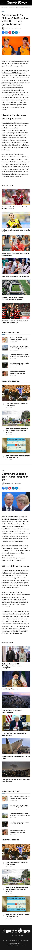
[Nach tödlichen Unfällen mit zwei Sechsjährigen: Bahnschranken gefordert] (16, 418)
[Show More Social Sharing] (19, 32)
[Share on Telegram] (16, 32)
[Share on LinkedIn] (13, 32)
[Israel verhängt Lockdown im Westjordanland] (16, 700)
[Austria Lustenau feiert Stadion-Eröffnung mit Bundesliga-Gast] (16, 287)
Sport (3, 11)
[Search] (29, 3)
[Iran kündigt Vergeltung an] (16, 679)
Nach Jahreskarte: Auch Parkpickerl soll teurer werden (18, 456)
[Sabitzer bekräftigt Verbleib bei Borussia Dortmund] (16, 220)
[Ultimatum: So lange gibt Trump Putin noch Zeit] (16, 501)
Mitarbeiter (10, 28)
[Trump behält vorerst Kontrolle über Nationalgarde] (16, 723)
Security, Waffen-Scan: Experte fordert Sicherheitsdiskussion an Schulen (19, 356)
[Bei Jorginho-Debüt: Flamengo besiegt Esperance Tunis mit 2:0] (16, 311)
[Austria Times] (16, 2)
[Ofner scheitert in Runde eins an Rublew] (16, 266)
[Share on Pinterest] (9, 32)
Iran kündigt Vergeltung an (11, 689)
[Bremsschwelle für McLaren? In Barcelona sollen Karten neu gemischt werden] (16, 45)
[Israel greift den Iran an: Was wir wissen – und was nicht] (16, 769)
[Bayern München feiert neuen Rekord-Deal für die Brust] (16, 197)
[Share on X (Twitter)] (6, 32)
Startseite (4, 7)
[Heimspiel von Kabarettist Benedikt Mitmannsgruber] (5, 373)
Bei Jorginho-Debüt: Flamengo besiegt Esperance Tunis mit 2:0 (15, 321)
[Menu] (3, 3)
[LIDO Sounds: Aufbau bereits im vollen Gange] (16, 393)
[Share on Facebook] (3, 32)
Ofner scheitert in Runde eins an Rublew (15, 276)
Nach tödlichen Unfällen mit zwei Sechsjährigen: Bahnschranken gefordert (17, 430)
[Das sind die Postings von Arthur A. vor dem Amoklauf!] (5, 365)
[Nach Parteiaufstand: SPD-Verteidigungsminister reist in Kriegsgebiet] (16, 654)
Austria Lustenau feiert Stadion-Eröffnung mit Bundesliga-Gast (13, 298)
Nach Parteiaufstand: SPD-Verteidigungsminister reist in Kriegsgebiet (12, 666)
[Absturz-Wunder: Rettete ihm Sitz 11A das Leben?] (16, 746)
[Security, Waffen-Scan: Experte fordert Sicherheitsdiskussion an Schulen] (5, 356)
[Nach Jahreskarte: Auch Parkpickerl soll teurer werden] (16, 445)
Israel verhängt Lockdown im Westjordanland (12, 711)
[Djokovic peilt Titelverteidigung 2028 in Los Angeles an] (16, 243)
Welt (3, 470)
